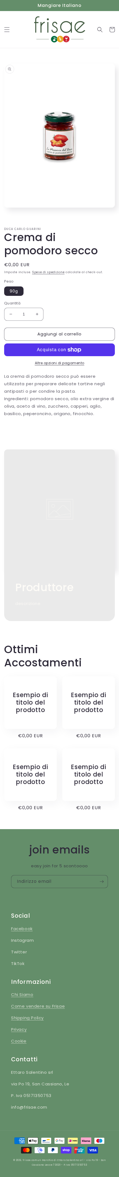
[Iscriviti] (101, 881)
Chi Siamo (22, 994)
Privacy (19, 1029)
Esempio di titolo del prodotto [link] (30, 702)
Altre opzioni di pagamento (59, 363)
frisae (27, 1160)
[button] (7, 30)
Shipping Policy (27, 1018)
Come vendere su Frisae (38, 1006)
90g (14, 291)
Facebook (22, 929)
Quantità (12, 303)
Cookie (19, 1041)
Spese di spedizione (48, 272)
